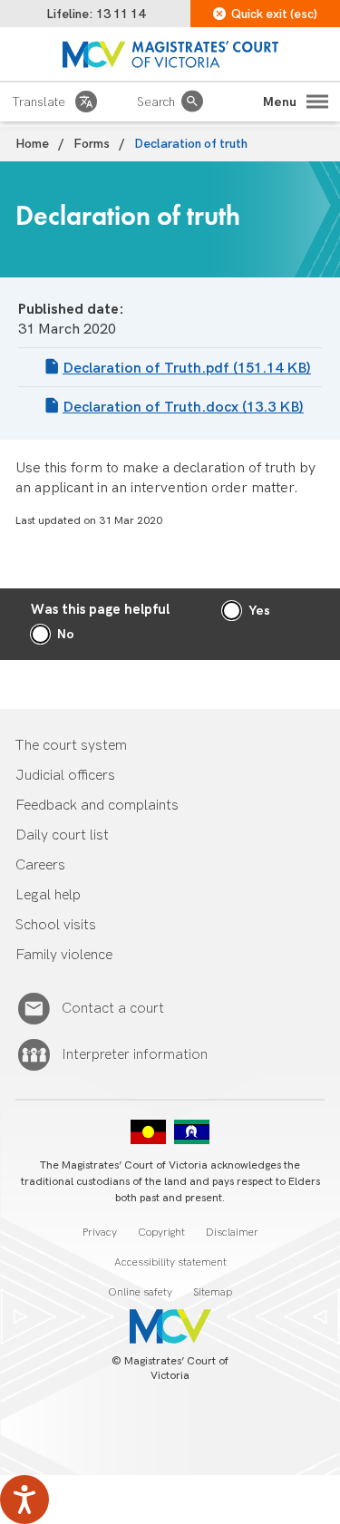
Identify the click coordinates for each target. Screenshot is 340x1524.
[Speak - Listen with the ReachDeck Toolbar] (24, 1499)
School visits (55, 925)
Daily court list (62, 835)
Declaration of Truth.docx (183, 407)
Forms (91, 143)
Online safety (140, 1292)
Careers (40, 865)
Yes (259, 610)
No (65, 634)
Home (32, 143)
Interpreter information (135, 1054)
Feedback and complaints (97, 805)
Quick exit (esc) (274, 14)
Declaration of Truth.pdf (187, 368)
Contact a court (113, 1008)
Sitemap (212, 1292)
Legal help (48, 895)
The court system (71, 745)
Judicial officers (65, 775)
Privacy (100, 1232)
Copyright (161, 1232)
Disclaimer (232, 1232)
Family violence (63, 955)
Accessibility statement (170, 1262)
